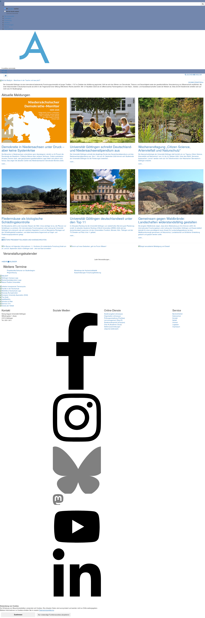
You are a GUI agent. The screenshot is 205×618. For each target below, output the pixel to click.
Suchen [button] (189, 75)
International (8, 29)
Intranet (175, 322)
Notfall (174, 320)
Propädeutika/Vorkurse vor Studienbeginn (21, 270)
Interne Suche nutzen (12, 11)
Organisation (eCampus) (112, 316)
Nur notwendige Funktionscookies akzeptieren (53, 615)
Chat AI (106, 324)
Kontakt (175, 318)
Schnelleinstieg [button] (195, 82)
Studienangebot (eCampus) (113, 314)
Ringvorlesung (12, 272)
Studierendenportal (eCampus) (114, 322)
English (198, 75)
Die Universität (9, 16)
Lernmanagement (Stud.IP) (113, 320)
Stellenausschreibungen (112, 327)
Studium (7, 22)
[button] (4, 70)
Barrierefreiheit (177, 314)
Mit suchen (12, 9)
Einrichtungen (9, 25)
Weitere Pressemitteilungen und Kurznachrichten (24, 240)
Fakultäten (7, 18)
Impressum (176, 327)
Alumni (6, 27)
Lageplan (175, 324)
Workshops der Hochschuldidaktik (85, 270)
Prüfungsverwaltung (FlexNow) (114, 318)
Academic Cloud (115, 324)
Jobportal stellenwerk (111, 329)
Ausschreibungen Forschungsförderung (87, 272)
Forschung (8, 20)
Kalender (13, 261)
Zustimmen (18, 614)
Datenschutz (176, 316)
